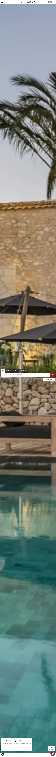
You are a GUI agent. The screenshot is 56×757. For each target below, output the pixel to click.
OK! (27, 749)
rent (7, 370)
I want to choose (17, 749)
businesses (13, 370)
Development (23, 370)
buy (3, 370)
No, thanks (6, 749)
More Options (49, 379)
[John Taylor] (28, 2)
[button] (3, 754)
